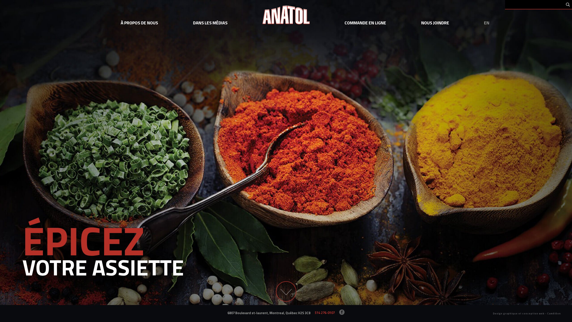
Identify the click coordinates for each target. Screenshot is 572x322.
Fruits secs (397, 99)
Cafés (274, 99)
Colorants (75, 99)
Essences (58, 99)
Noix (382, 99)
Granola (414, 99)
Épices (35, 99)
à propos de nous (139, 22)
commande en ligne (365, 22)
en (486, 22)
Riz (183, 99)
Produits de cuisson (513, 99)
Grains (162, 99)
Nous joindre (435, 22)
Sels (46, 99)
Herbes (296, 99)
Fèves (174, 99)
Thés (284, 99)
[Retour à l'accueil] (286, 16)
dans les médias (210, 22)
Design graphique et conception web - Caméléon (527, 313)
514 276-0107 (325, 312)
